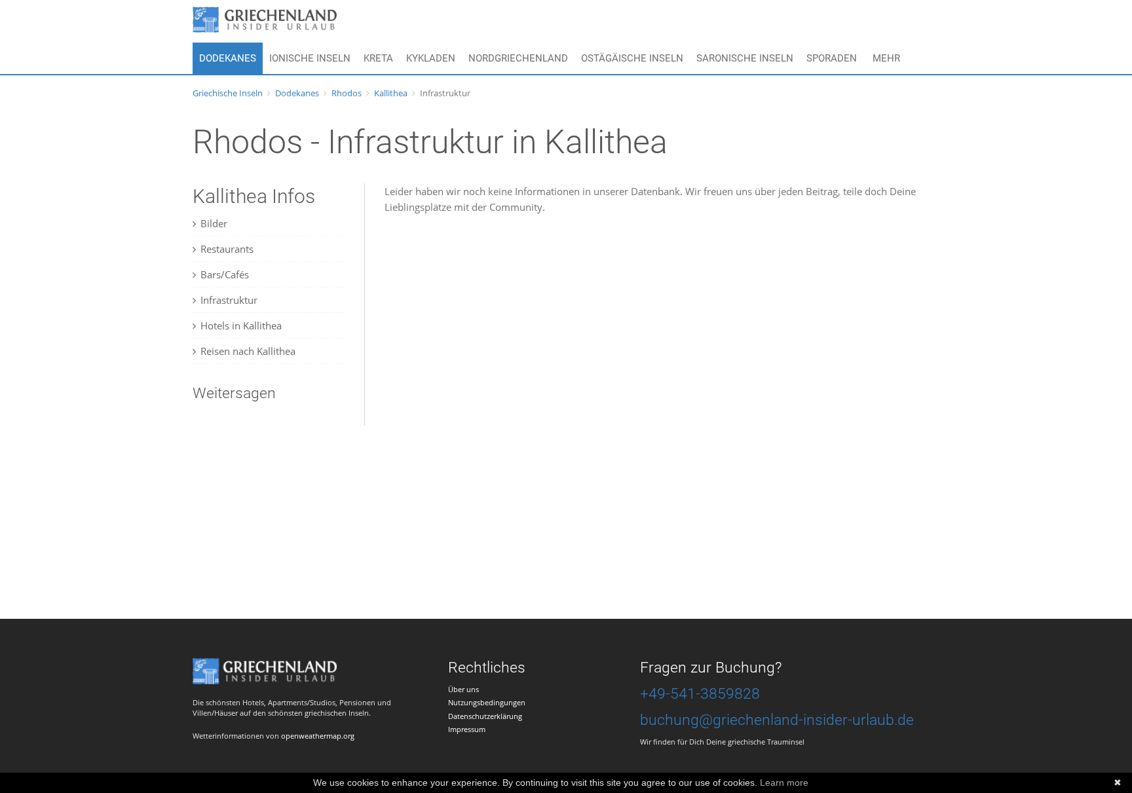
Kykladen (430, 58)
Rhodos (346, 93)
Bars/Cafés (224, 274)
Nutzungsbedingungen (486, 702)
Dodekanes (227, 58)
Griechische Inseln (228, 93)
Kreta (378, 58)
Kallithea (390, 93)
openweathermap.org (317, 736)
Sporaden (831, 58)
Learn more (784, 782)
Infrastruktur (228, 299)
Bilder (213, 223)
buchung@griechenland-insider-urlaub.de (777, 720)
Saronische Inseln (744, 58)
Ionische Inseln (309, 58)
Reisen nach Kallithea (247, 351)
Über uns (463, 689)
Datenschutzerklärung (485, 716)
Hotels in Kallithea (241, 325)
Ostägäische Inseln (632, 58)
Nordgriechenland (518, 58)
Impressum (466, 729)
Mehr (886, 58)
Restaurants (227, 248)
